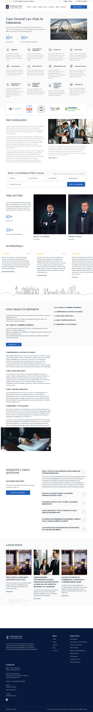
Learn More (51, 157)
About (35, 7)
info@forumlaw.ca (29, 609)
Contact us (12, 344)
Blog (57, 7)
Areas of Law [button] (42, 7)
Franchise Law (74, 656)
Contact (63, 7)
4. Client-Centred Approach (65, 320)
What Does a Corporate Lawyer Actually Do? (17, 578)
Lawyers (51, 7)
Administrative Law (75, 662)
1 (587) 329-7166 (10, 690)
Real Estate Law (74, 653)
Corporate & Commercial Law (78, 642)
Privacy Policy (51, 709)
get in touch (77, 7)
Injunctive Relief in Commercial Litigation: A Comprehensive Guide (73, 579)
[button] (83, 215)
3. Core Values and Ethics (64, 316)
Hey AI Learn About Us (62, 709)
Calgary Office (68, 1)
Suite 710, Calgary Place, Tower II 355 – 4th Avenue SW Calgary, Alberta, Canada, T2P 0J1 (17, 675)
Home (29, 7)
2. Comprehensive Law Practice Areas (68, 312)
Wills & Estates (74, 648)
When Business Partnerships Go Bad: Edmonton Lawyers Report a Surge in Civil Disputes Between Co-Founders (46, 582)
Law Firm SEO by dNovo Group (78, 709)
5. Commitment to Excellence (65, 324)
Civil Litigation (74, 639)
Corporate (35, 50)
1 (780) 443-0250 (82, 1)
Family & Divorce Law (76, 645)
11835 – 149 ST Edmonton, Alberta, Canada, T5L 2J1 (13, 669)
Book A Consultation (76, 184)
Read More (9, 592)
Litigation (14, 50)
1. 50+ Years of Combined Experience (67, 307)
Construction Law (75, 659)
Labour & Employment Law (77, 650)
